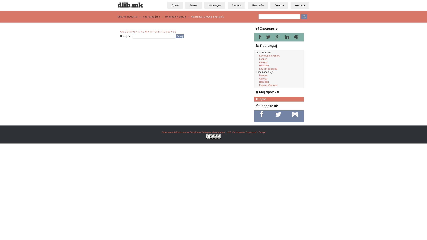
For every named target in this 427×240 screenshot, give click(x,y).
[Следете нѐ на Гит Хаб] (295, 114)
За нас (193, 5)
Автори (263, 62)
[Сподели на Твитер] (269, 38)
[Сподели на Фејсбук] (260, 38)
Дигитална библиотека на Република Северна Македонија (193, 132)
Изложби (258, 5)
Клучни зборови (268, 69)
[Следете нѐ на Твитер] (279, 114)
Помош (279, 5)
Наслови (264, 65)
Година (263, 59)
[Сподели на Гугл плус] (278, 38)
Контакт (300, 5)
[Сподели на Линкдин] (288, 38)
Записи (236, 5)
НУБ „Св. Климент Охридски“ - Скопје (246, 132)
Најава (261, 99)
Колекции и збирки (269, 55)
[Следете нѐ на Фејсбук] (262, 114)
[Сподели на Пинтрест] (297, 38)
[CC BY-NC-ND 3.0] (213, 138)
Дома (175, 5)
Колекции (214, 5)
